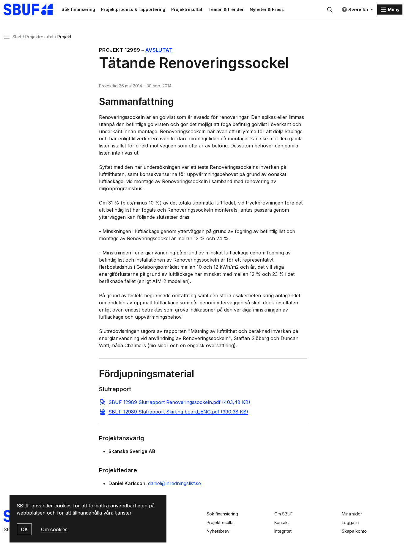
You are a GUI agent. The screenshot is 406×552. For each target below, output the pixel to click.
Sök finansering (78, 9)
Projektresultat (186, 9)
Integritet (283, 531)
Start (16, 36)
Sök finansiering (222, 513)
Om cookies (54, 529)
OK (24, 529)
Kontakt (281, 522)
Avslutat (159, 50)
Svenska (358, 9)
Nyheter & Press (267, 9)
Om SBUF (283, 513)
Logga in (350, 522)
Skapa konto (354, 531)
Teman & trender (226, 9)
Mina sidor (352, 513)
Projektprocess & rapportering (133, 9)
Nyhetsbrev (218, 531)
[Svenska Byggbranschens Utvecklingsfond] (31, 9)
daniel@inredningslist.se (174, 483)
